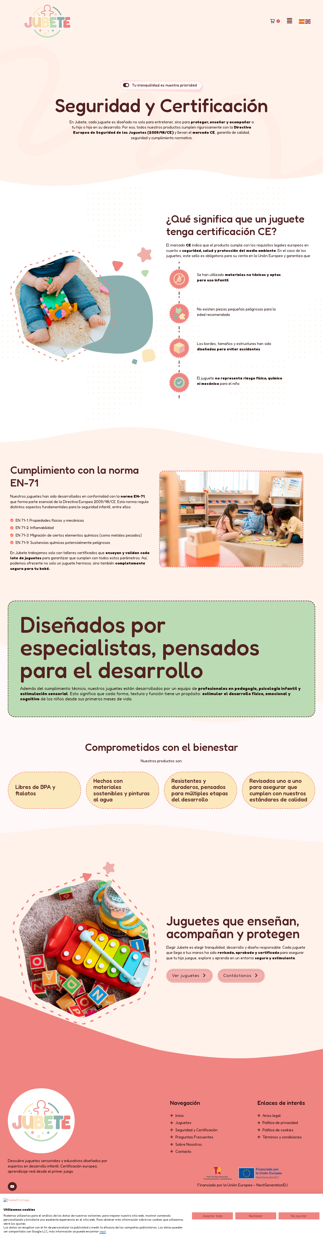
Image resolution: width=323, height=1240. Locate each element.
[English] (308, 21)
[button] (289, 21)
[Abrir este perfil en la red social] (12, 1186)
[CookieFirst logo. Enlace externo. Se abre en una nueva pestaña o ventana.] (16, 1203)
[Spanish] (302, 21)
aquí (103, 1231)
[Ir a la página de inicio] (47, 21)
